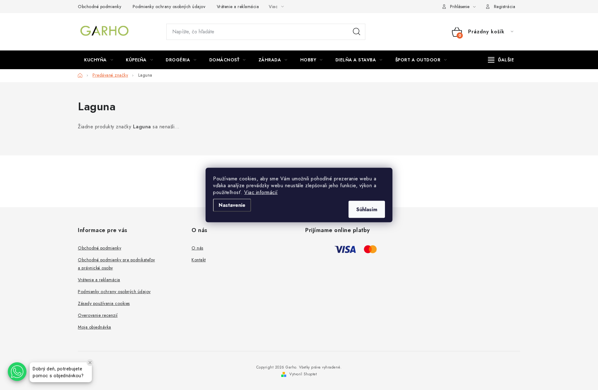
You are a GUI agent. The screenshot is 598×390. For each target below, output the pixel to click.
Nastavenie (232, 205)
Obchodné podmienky (99, 6)
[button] (17, 371)
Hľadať (356, 32)
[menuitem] (98, 59)
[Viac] (501, 59)
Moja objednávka (94, 327)
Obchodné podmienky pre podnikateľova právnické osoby (116, 264)
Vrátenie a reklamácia (238, 6)
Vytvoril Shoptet (303, 374)
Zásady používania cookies (104, 303)
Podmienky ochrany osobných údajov (169, 6)
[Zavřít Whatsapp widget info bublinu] (90, 362)
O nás (197, 248)
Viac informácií (261, 192)
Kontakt (199, 260)
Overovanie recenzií (98, 315)
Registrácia (504, 6)
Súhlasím (366, 209)
